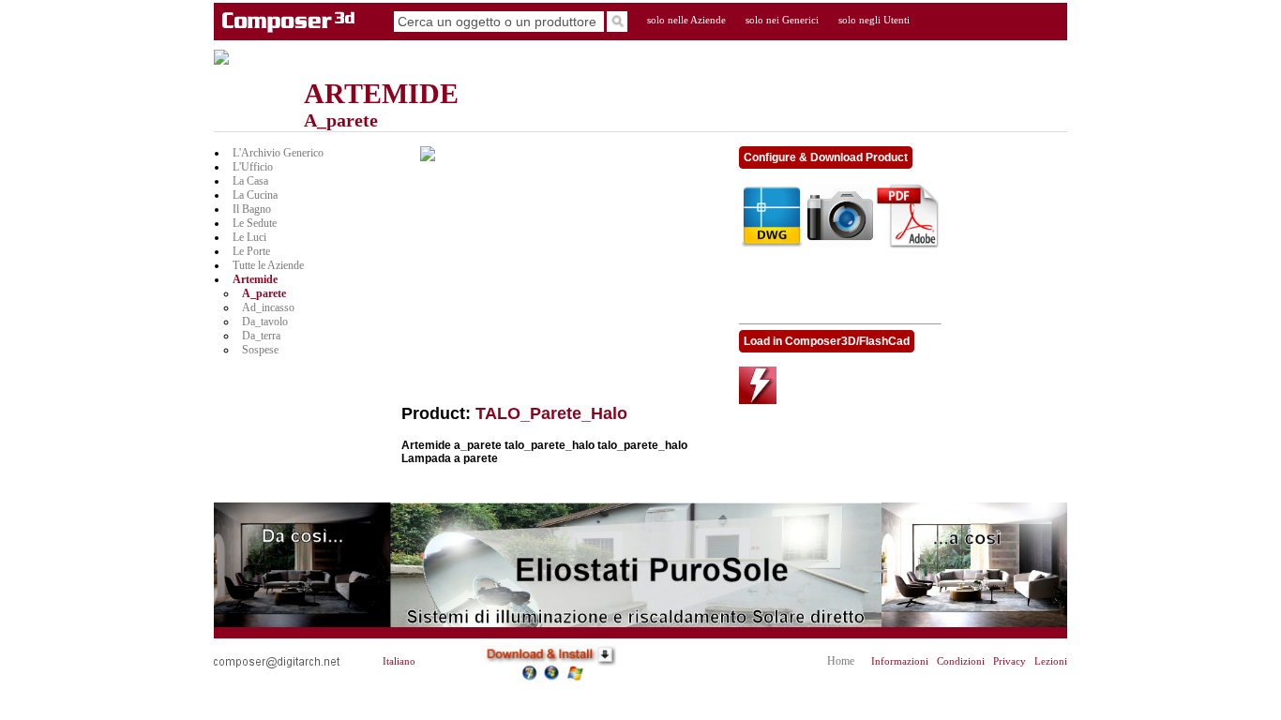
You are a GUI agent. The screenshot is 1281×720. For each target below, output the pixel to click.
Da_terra (261, 335)
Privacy (1009, 661)
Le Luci (249, 237)
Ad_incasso (268, 307)
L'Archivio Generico (278, 152)
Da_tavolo (265, 321)
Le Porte (251, 251)
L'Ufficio (253, 166)
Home (840, 661)
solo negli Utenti (874, 20)
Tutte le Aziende (268, 265)
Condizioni (961, 661)
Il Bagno (252, 209)
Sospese (260, 349)
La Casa (250, 181)
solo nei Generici (782, 20)
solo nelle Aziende (686, 20)
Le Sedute (255, 223)
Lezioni (1050, 661)
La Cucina (255, 195)
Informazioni (899, 661)
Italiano (399, 661)
